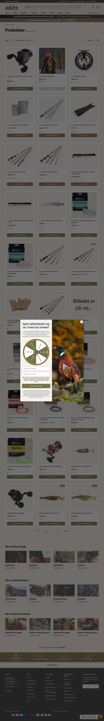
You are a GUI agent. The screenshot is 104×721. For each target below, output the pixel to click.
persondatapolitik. (39, 397)
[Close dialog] (81, 321)
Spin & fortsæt (36, 386)
